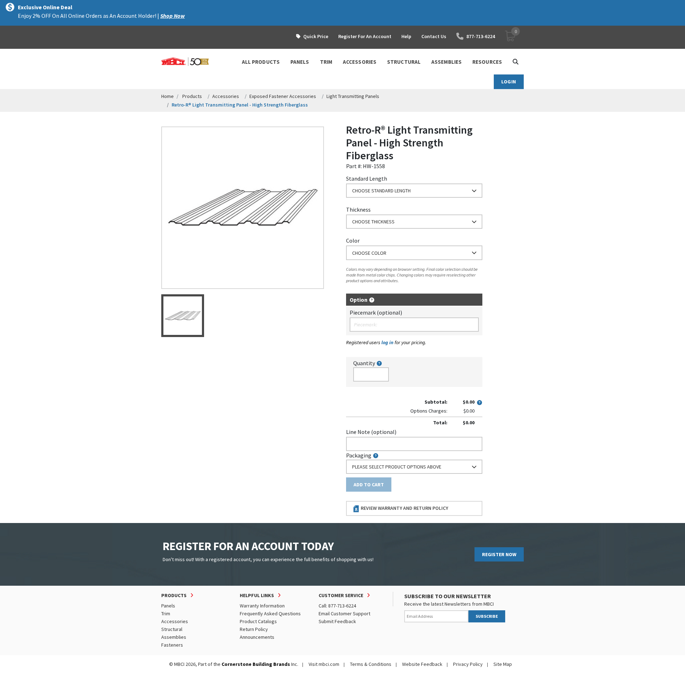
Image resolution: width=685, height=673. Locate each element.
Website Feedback (422, 664)
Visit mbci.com (324, 664)
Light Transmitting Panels (352, 96)
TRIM (326, 61)
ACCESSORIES (359, 61)
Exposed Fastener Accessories (282, 96)
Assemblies (173, 637)
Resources (487, 61)
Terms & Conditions (370, 664)
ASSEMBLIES (446, 61)
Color (353, 240)
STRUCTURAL (404, 61)
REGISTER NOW (499, 554)
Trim (165, 613)
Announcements (257, 637)
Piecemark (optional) (376, 312)
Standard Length (366, 178)
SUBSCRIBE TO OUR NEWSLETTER (447, 596)
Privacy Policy (468, 664)
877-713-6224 (480, 36)
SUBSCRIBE (487, 616)
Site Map (502, 664)
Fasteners (172, 645)
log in (387, 342)
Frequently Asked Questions (270, 613)
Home (167, 96)
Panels (168, 605)
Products (192, 96)
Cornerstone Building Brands (256, 664)
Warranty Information (262, 605)
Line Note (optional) (371, 431)
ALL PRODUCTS (261, 61)
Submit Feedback (337, 621)
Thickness (358, 209)
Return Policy (254, 629)
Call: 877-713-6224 (337, 605)
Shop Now (172, 15)
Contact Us (433, 36)
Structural (171, 629)
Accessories (225, 96)
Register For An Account (364, 36)
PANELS (299, 61)
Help (406, 36)
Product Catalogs (258, 621)
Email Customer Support (344, 613)
